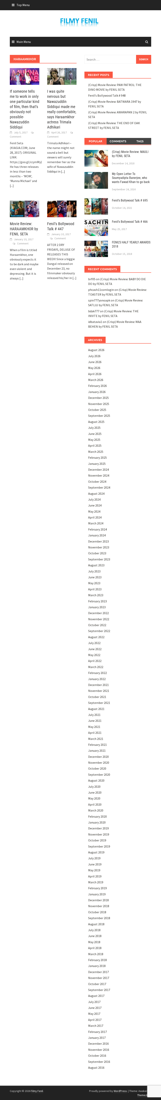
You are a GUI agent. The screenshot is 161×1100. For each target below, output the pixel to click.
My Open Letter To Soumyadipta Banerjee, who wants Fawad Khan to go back (131, 178)
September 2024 (99, 487)
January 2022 (97, 679)
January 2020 (97, 822)
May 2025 (94, 440)
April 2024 (95, 517)
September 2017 (99, 990)
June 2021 (95, 721)
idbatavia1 (95, 322)
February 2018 (97, 960)
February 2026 (97, 386)
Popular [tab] (95, 141)
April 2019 (95, 876)
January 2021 (97, 750)
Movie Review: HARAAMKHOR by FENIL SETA (24, 228)
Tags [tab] (140, 141)
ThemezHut (144, 1095)
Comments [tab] (118, 141)
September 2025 (99, 416)
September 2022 (99, 631)
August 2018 (96, 924)
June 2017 (95, 1008)
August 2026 (96, 350)
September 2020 (99, 774)
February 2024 (97, 529)
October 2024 (97, 481)
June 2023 (95, 577)
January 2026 (97, 392)
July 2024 (94, 499)
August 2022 (96, 637)
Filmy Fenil (37, 1091)
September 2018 (99, 918)
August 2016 (96, 1067)
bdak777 (93, 311)
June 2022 (95, 649)
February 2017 (97, 1032)
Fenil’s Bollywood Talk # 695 (130, 200)
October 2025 (97, 410)
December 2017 (98, 972)
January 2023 (97, 607)
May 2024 (94, 511)
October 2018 (97, 912)
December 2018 (98, 900)
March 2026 (95, 380)
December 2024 (98, 469)
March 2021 (95, 739)
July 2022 (94, 643)
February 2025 (97, 457)
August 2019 (96, 852)
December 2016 (98, 1043)
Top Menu (23, 5)
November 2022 (98, 619)
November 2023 (98, 547)
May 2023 (94, 583)
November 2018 (98, 906)
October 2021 (97, 697)
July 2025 (94, 428)
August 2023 (96, 565)
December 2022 (98, 613)
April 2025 (95, 445)
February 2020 (97, 816)
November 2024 (98, 475)
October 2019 (97, 840)
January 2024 (97, 535)
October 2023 (97, 553)
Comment (15, 136)
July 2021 (94, 715)
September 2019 (99, 846)
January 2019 (97, 894)
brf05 (91, 279)
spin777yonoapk (99, 300)
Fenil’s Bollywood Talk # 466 (130, 222)
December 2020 (98, 757)
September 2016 (99, 1062)
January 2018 (97, 966)
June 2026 (95, 362)
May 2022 (94, 655)
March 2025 (95, 452)
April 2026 (95, 374)
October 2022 (97, 625)
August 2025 (96, 422)
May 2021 (94, 727)
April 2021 (95, 733)
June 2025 (95, 434)
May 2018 (94, 942)
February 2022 (97, 673)
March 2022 (95, 667)
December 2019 (98, 828)
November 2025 (98, 404)
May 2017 (94, 1014)
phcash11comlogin (101, 290)
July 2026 (94, 356)
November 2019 (98, 834)
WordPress (120, 1091)
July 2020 (94, 786)
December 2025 (98, 398)
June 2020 (95, 792)
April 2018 (95, 948)
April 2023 (95, 589)
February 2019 (97, 888)
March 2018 (95, 954)
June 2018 (95, 936)
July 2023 (94, 571)
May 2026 (94, 368)
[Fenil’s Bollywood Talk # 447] (62, 208)
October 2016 (97, 1055)
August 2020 (96, 780)
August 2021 (96, 709)
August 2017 (96, 996)
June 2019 (95, 864)
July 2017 (94, 1002)
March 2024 (95, 523)
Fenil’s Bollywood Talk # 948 (107, 95)
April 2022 (95, 661)
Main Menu (23, 42)
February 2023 (97, 601)
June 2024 (95, 505)
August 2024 (96, 493)
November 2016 (98, 1050)
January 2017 (97, 1038)
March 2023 (95, 595)
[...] (12, 186)
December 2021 (98, 685)
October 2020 (97, 768)
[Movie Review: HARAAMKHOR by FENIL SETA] (24, 208)
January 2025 (97, 464)
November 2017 (98, 978)
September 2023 (99, 559)
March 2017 (95, 1026)
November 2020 (98, 762)
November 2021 (98, 691)
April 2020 (95, 804)
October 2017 (97, 984)
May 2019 (94, 870)
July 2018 (94, 930)
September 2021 (99, 703)
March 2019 (95, 882)
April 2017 (95, 1020)
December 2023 (98, 541)
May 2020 (94, 798)
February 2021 (97, 745)
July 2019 (94, 858)
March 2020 (95, 810)
